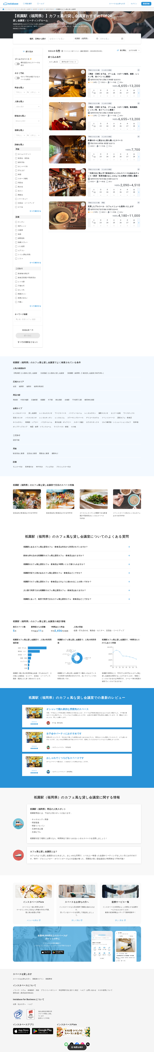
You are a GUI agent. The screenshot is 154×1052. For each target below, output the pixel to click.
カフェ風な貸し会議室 (24, 9)
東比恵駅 (58, 400)
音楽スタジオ (18, 418)
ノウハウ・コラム (19, 990)
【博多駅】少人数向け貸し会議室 (25, 373)
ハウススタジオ (31, 418)
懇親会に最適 (44, 453)
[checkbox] (16, 154)
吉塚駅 (67, 400)
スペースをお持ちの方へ (22, 979)
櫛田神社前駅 (89, 400)
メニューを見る (32, 920)
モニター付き (18, 467)
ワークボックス (129, 413)
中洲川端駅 (25, 400)
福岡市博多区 (50, 9)
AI (138, 70)
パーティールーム (75, 413)
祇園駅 (42, 400)
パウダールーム (46, 422)
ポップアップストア (20, 427)
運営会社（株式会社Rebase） (23, 993)
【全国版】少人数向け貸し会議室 (52, 373)
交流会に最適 (32, 453)
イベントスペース (108, 418)
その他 (73, 427)
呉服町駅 (34, 400)
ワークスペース (60, 413)
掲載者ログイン (38, 979)
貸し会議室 (33, 413)
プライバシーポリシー (49, 990)
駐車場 (135, 422)
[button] (77, 548)
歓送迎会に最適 (18, 453)
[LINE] (66, 1044)
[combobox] (86, 38)
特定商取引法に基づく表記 (68, 990)
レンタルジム (60, 418)
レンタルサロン (90, 413)
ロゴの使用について (105, 990)
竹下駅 (50, 400)
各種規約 (31, 990)
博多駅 (15, 400)
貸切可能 (16, 440)
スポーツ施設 (78, 422)
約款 (37, 990)
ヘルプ (41, 4)
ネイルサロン (18, 422)
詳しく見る (76, 920)
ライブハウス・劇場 (61, 427)
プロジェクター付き (63, 467)
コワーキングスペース (75, 418)
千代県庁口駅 (77, 400)
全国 (14, 386)
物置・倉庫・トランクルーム (40, 427)
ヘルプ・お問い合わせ (88, 990)
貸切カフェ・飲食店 (124, 418)
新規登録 (146, 4)
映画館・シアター (31, 422)
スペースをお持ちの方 (117, 4)
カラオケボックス (92, 422)
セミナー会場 (116, 413)
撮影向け (55, 453)
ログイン (134, 4)
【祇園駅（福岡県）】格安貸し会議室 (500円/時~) (85, 373)
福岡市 (41, 9)
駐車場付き (29, 467)
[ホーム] (11, 3)
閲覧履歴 (28, 4)
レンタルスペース (19, 413)
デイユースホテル (92, 418)
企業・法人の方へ (19, 1004)
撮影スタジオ (103, 413)
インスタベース (10, 9)
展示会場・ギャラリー (63, 422)
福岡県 (35, 9)
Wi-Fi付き (39, 467)
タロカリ (34, 718)
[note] (88, 1044)
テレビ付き (50, 467)
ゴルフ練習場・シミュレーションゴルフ (116, 422)
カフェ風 (52, 62)
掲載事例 (49, 979)
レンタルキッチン (45, 418)
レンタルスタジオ (45, 413)
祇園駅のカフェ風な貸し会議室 (66, 9)
